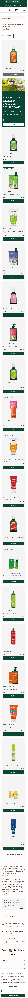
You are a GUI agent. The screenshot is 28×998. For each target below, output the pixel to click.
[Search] (3, 10)
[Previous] (23, 3)
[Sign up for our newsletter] (21, 907)
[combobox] (18, 36)
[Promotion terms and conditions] (20, 5)
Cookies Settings (13, 986)
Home (4, 14)
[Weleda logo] (13, 10)
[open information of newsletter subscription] (22, 901)
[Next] (25, 3)
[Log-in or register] (5, 10)
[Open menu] (24, 10)
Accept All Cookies (13, 995)
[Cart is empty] (21, 10)
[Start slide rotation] (2, 3)
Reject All (13, 990)
